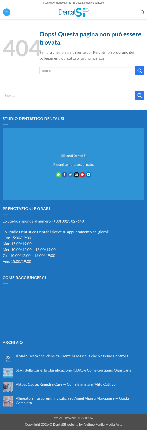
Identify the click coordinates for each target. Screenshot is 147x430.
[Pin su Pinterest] (82, 174)
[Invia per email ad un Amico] (76, 174)
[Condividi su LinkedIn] (88, 174)
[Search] (142, 12)
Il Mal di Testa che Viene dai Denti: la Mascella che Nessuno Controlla (72, 356)
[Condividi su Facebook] (64, 174)
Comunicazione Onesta (73, 418)
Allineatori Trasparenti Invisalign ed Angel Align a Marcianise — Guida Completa (72, 400)
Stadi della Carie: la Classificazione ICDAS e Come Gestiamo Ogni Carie (73, 370)
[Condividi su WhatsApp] (58, 174)
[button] (6, 12)
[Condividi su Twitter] (70, 174)
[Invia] (139, 70)
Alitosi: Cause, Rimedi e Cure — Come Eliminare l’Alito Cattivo (66, 384)
